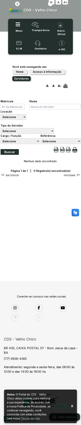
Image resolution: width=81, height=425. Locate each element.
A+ (65, 2)
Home (20, 71)
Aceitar (60, 406)
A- (51, 2)
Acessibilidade (17, 4)
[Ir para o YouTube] (68, 308)
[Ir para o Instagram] (20, 308)
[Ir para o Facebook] (44, 308)
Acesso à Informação (47, 71)
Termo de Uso (30, 418)
